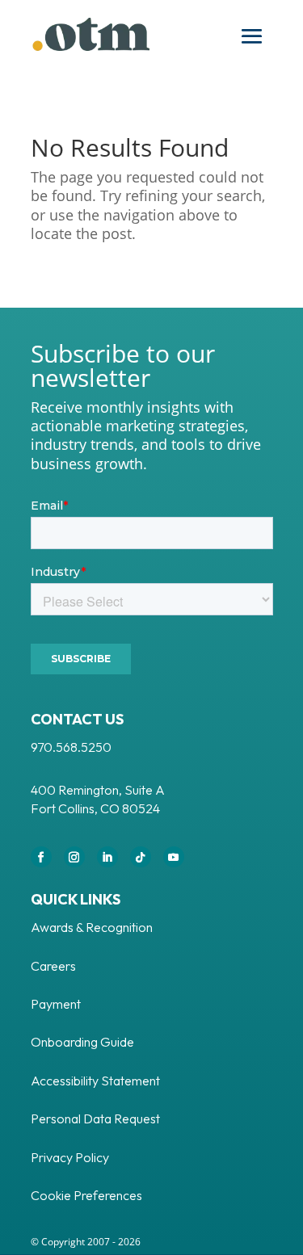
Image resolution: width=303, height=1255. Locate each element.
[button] (252, 36)
